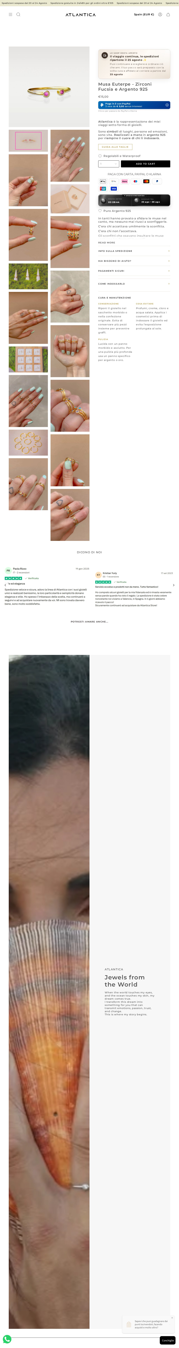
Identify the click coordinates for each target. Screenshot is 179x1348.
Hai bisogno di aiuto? (134, 261)
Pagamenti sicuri (134, 271)
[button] (134, 105)
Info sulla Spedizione (134, 251)
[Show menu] (10, 14)
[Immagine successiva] (173, 585)
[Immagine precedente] (5, 585)
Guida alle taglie (115, 147)
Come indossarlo (134, 284)
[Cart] (168, 14)
